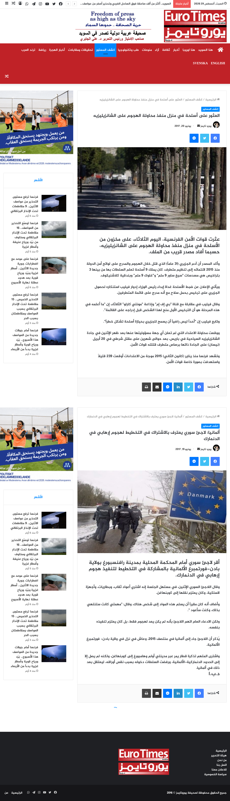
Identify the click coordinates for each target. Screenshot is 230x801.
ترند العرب (28, 50)
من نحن (222, 760)
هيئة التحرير (219, 755)
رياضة (42, 50)
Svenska (200, 63)
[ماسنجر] (194, 138)
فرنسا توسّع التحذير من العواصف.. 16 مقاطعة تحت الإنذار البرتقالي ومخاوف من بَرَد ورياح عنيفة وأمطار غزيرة (24, 235)
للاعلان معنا (219, 769)
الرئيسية (211, 99)
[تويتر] (204, 138)
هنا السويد (205, 50)
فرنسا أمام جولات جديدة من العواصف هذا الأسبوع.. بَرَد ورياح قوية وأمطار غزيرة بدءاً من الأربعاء (24, 340)
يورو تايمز (206, 126)
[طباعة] (146, 387)
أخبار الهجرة (57, 50)
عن (6, 792)
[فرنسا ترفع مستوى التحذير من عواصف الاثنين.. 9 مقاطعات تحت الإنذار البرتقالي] (54, 203)
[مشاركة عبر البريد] (157, 387)
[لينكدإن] (178, 387)
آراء (157, 50)
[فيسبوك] (215, 138)
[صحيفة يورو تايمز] (140, 26)
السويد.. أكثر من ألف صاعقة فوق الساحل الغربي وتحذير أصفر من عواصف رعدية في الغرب (116, 3)
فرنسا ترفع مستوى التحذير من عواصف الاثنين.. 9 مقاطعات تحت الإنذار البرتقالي (24, 204)
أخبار (176, 50)
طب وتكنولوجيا (128, 50)
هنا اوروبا (189, 50)
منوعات (147, 50)
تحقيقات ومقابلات (80, 50)
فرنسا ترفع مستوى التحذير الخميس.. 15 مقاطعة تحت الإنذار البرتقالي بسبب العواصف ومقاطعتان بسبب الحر (24, 306)
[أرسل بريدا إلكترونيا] (198, 126)
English (218, 63)
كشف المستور (105, 50)
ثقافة (166, 50)
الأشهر (38, 180)
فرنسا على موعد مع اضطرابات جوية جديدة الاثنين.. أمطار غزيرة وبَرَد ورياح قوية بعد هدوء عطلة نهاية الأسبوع (24, 270)
